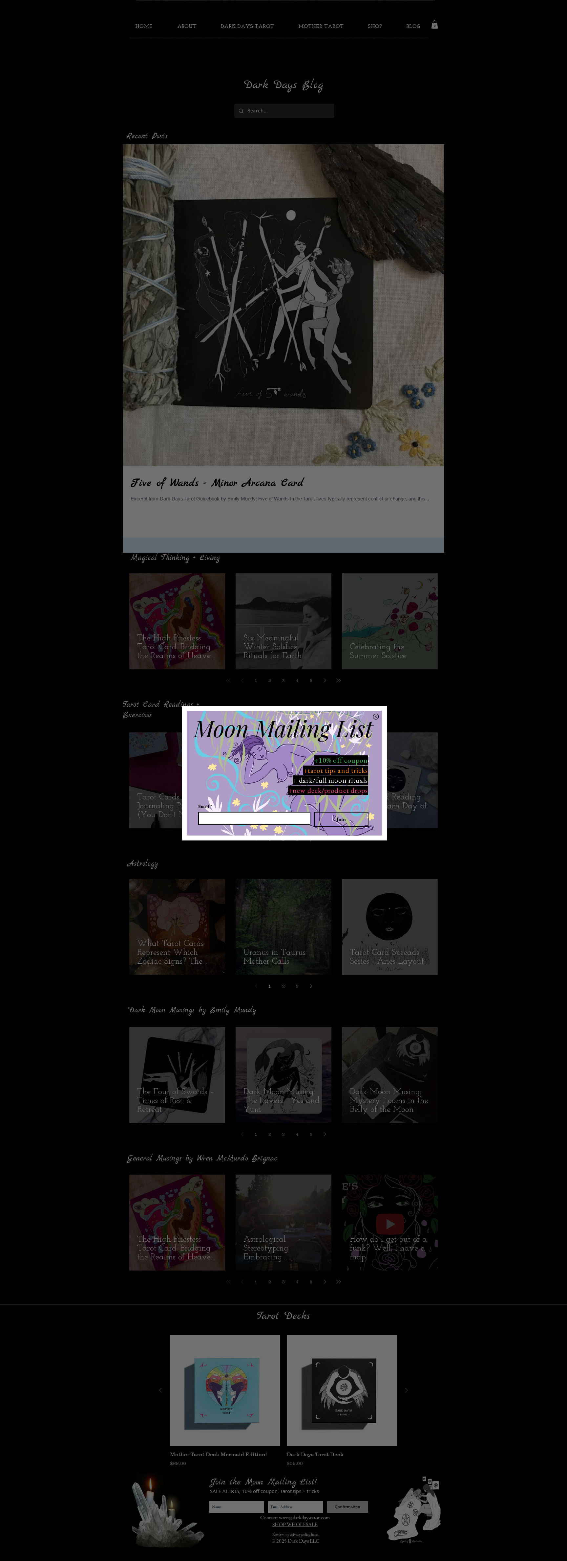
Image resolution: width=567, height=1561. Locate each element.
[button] (376, 717)
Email (205, 806)
